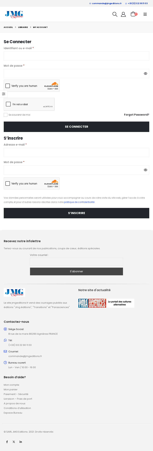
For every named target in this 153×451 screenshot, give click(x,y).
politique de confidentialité (79, 202)
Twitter (14, 442)
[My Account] (123, 14)
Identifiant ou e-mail (26, 48)
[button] (115, 14)
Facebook (7, 442)
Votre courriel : (39, 255)
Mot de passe (22, 66)
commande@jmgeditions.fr (107, 3)
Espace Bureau (13, 413)
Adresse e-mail (23, 144)
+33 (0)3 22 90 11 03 (137, 3)
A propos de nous (14, 403)
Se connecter (76, 127)
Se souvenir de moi (19, 114)
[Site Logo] (14, 14)
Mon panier (11, 389)
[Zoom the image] (14, 290)
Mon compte (11, 385)
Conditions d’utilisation (17, 408)
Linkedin (21, 442)
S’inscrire (76, 213)
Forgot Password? (136, 115)
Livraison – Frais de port (18, 399)
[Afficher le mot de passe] (145, 73)
